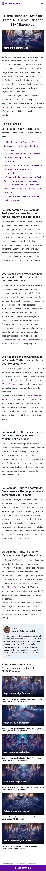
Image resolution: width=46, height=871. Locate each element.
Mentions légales (8, 864)
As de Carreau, (9, 384)
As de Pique (13, 587)
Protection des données (26, 864)
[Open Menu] (42, 3)
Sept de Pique (24, 340)
